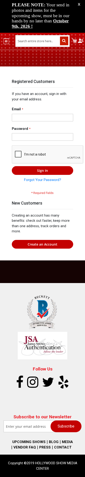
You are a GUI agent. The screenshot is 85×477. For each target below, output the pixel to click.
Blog (54, 442)
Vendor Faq (24, 447)
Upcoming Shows (29, 442)
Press (45, 447)
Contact (63, 447)
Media (67, 442)
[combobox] (42, 41)
